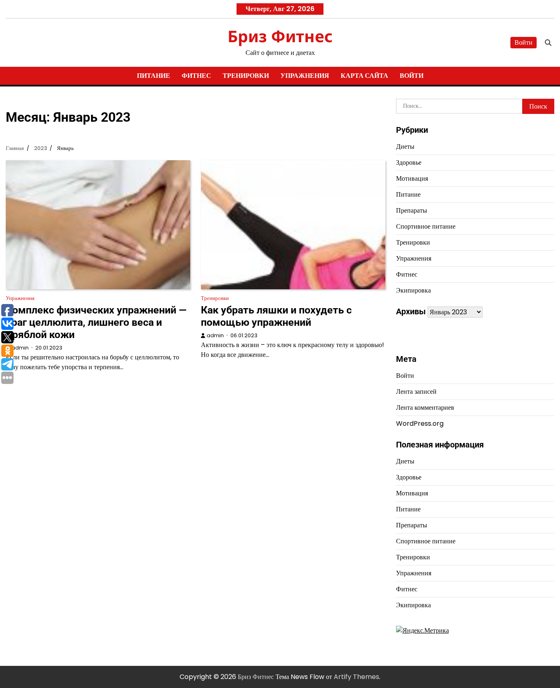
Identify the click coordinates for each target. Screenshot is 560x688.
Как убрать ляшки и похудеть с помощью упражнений (276, 316)
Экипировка (413, 290)
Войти (523, 42)
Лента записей (416, 391)
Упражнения (304, 75)
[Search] (548, 42)
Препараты (411, 210)
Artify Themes (356, 676)
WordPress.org (420, 423)
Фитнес (196, 75)
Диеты (405, 146)
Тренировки (246, 75)
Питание (153, 75)
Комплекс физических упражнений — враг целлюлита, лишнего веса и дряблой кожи (96, 322)
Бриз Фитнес (280, 36)
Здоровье (408, 162)
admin (20, 347)
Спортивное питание (425, 226)
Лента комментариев (425, 407)
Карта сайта (364, 75)
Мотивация (412, 178)
